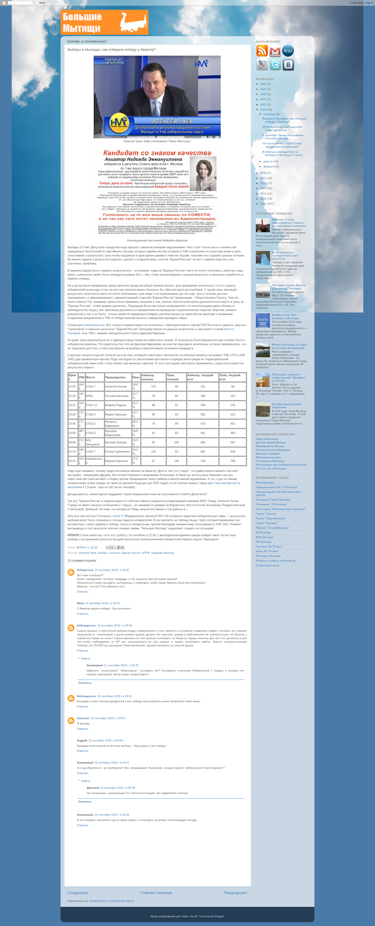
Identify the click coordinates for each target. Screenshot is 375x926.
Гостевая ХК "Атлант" (269, 546)
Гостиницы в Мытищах (270, 461)
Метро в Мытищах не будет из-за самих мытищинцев (289, 346)
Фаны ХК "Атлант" (267, 551)
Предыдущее (235, 893)
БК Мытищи (263, 532)
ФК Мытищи (263, 541)
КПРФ (146, 552)
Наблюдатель (86, 625)
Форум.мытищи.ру (267, 565)
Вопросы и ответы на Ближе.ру (276, 560)
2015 (263, 188)
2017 (263, 178)
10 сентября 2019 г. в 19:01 (114, 696)
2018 (263, 172)
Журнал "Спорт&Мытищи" (272, 527)
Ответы (85, 658)
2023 (263, 94)
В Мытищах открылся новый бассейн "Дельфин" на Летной (289, 377)
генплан (114, 552)
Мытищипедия (265, 482)
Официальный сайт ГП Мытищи (276, 487)
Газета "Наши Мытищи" (271, 518)
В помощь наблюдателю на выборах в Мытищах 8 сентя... (283, 153)
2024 (263, 89)
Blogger (219, 916)
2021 (263, 104)
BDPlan (82, 547)
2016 (263, 183)
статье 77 (117, 516)
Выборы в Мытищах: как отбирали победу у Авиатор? (284, 120)
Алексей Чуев (87, 552)
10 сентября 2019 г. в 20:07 (108, 718)
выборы (103, 552)
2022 (263, 99)
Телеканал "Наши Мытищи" (273, 499)
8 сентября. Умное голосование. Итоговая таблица (283, 137)
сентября (269, 114)
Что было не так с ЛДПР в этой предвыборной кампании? (282, 145)
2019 (263, 109)
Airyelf (193, 916)
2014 (263, 193)
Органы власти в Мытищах (273, 449)
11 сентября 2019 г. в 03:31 (121, 665)
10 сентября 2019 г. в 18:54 (102, 603)
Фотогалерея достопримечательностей (281, 464)
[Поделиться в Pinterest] (123, 547)
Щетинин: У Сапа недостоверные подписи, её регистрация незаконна (289, 222)
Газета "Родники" (267, 523)
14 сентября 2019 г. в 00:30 (117, 787)
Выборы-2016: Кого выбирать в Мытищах (285, 316)
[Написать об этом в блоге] (111, 547)
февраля (269, 166)
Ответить (82, 591)
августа (268, 161)
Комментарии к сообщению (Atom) (111, 900)
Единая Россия (131, 552)
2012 (263, 203)
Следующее (78, 893)
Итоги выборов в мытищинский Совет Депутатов (282, 128)
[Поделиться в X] (115, 547)
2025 (263, 83)
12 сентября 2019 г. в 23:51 (111, 762)
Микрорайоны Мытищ (270, 446)
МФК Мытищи (265, 537)
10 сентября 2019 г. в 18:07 (112, 570)
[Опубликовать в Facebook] (119, 547)
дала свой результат (91, 325)
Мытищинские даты (268, 457)
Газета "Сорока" (266, 513)
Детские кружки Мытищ (271, 442)
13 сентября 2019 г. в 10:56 (111, 814)
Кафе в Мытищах (267, 439)
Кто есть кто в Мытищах (271, 468)
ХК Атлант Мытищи (268, 556)
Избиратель (85, 570)
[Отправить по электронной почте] (108, 547)
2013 (263, 198)
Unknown (83, 718)
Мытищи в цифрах (268, 453)
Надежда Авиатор (162, 552)
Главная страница (156, 893)
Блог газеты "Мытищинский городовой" (281, 509)
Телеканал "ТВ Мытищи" (272, 504)
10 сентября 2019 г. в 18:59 (114, 625)
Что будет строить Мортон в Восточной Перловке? (288, 287)
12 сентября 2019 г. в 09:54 (105, 740)
